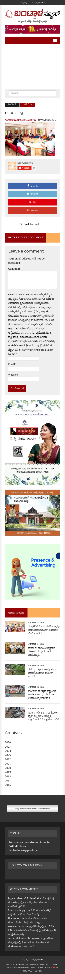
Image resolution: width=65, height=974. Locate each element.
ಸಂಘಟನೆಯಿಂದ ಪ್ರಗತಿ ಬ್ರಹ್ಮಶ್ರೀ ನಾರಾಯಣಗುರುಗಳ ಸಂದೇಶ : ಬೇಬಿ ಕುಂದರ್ (44, 630)
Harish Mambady (26, 120)
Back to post (31, 224)
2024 (8, 751)
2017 (8, 780)
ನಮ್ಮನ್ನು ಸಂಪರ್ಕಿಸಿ (38, 2)
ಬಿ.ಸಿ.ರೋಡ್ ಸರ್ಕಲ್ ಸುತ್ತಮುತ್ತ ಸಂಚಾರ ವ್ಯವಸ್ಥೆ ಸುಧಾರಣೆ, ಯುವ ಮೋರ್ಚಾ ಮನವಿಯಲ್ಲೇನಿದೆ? (31, 902)
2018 (8, 776)
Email (11, 364)
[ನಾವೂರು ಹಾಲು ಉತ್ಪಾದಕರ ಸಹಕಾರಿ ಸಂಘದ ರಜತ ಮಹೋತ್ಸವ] (15, 651)
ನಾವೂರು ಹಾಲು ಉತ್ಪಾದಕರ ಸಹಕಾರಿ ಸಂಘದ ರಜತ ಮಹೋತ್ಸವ (41, 651)
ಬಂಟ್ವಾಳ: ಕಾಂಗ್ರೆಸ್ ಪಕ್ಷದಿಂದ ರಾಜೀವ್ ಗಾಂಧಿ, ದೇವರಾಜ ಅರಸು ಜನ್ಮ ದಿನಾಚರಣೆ (42, 694)
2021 (8, 763)
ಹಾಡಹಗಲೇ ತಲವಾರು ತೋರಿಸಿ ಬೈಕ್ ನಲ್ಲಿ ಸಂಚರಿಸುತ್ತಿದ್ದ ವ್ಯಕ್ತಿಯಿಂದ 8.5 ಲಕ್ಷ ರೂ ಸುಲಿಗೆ (43, 716)
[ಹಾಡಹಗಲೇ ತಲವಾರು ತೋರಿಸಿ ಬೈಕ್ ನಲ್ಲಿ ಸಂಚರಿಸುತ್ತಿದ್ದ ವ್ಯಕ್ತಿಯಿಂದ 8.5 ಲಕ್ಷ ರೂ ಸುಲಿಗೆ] (15, 716)
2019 (8, 772)
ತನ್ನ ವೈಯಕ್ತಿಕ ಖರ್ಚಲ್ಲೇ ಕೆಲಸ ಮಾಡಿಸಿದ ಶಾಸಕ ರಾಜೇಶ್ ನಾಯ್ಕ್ (42, 673)
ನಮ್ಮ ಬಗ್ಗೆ (23, 2)
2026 (8, 742)
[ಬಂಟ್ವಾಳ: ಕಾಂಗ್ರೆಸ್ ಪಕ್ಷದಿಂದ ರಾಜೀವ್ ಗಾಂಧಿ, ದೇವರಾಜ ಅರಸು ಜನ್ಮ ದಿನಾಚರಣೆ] (15, 694)
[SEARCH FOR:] (32, 93)
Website (13, 374)
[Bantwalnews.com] (32, 16)
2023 (8, 755)
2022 (8, 759)
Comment (14, 268)
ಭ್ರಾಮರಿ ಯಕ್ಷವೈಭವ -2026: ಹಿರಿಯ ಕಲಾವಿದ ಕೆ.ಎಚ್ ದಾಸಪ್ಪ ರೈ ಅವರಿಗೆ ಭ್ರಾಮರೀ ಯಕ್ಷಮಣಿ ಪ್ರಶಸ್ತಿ (32, 930)
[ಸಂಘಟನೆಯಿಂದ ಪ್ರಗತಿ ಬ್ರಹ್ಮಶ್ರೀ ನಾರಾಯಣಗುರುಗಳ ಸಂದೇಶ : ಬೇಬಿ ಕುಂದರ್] (15, 629)
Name (12, 354)
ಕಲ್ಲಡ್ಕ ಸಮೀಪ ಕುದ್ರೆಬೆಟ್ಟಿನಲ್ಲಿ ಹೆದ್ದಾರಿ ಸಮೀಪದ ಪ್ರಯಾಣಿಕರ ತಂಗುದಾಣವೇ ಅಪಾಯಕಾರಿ (31, 942)
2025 (8, 746)
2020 (8, 768)
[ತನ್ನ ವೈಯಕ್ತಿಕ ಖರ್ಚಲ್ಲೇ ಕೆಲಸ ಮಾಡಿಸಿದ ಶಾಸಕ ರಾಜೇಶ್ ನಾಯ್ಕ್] (15, 673)
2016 (8, 785)
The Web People (32, 971)
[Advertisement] (32, 66)
